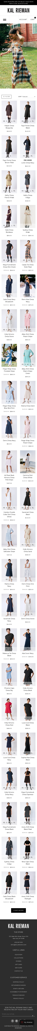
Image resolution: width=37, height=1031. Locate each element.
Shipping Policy (18, 982)
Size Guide (18, 967)
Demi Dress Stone (27, 619)
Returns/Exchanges (18, 985)
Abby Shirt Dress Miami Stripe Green (28, 371)
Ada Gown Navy (28, 653)
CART (32, 19)
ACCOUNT (23, 19)
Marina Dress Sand (27, 406)
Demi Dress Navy (9, 440)
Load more (18, 910)
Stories (18, 961)
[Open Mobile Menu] (4, 19)
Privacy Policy (18, 998)
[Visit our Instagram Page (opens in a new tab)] (16, 1020)
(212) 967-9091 (18, 942)
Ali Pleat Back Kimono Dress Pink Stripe (9, 477)
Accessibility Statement (18, 992)
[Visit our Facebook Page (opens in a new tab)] (12, 1020)
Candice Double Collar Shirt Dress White (9, 514)
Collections (18, 958)
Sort (20, 96)
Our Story (18, 954)
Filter (7, 96)
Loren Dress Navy (27, 163)
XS (4, 121)
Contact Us (18, 971)
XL (14, 121)
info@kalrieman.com (18, 944)
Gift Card (18, 964)
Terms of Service (18, 995)
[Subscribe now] (32, 1015)
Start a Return (18, 988)
